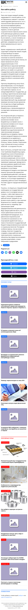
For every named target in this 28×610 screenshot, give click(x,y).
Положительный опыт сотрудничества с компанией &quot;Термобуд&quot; (13, 461)
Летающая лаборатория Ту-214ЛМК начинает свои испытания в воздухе (13, 558)
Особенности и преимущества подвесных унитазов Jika (11, 485)
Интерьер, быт (5, 564)
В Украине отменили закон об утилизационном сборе (11, 331)
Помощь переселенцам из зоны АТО (12, 380)
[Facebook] (2, 252)
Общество (6, 245)
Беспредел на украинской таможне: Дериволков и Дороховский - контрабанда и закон (12, 356)
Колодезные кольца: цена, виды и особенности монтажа (12, 534)
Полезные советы (6, 491)
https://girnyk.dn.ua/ (18, 606)
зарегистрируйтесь (6, 597)
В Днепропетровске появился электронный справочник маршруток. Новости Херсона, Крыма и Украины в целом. (13, 306)
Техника (4, 539)
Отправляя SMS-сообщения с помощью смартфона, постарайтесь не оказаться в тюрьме (13, 429)
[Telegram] (6, 252)
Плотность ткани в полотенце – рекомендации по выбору (11, 582)
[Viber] (9, 252)
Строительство (5, 442)
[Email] (21, 252)
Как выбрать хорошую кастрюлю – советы (12, 510)
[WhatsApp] (13, 252)
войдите (21, 595)
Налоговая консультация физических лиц (13, 403)
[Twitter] (17, 252)
